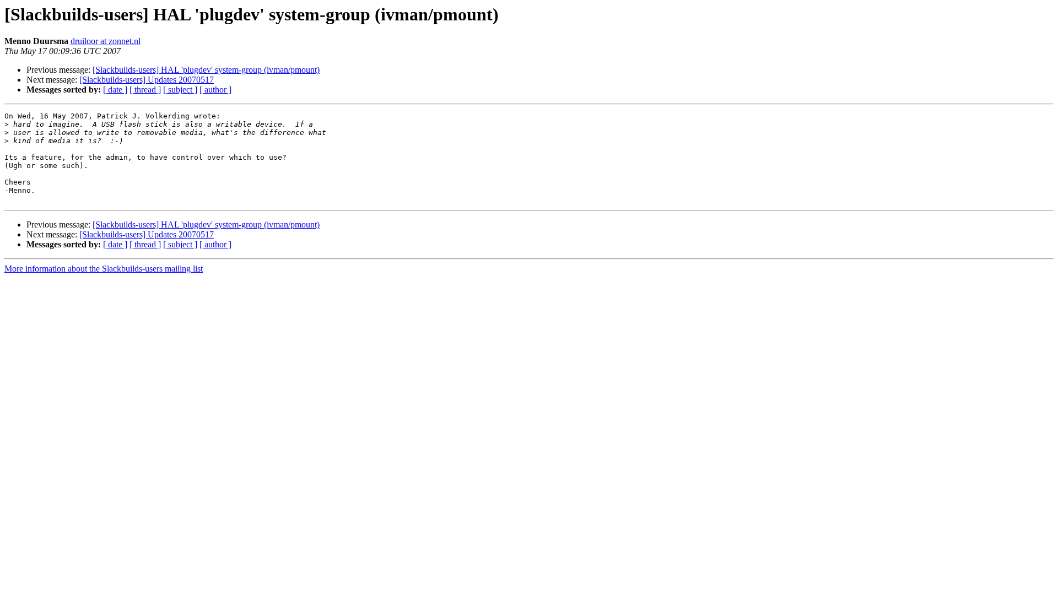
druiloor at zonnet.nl (106, 41)
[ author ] (215, 89)
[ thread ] (145, 89)
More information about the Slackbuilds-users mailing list (103, 268)
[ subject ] (180, 89)
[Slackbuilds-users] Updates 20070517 (146, 79)
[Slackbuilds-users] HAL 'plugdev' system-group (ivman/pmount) (206, 69)
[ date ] (115, 89)
